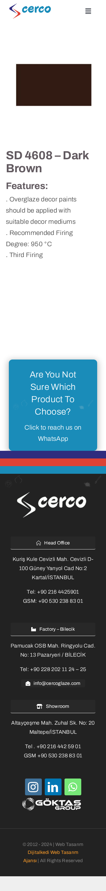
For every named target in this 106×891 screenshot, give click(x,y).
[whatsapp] (72, 787)
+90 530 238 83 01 (60, 601)
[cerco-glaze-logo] (31, 6)
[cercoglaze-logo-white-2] (53, 493)
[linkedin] (53, 787)
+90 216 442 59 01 (59, 746)
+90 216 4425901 (58, 592)
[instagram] (33, 787)
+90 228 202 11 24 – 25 (58, 669)
